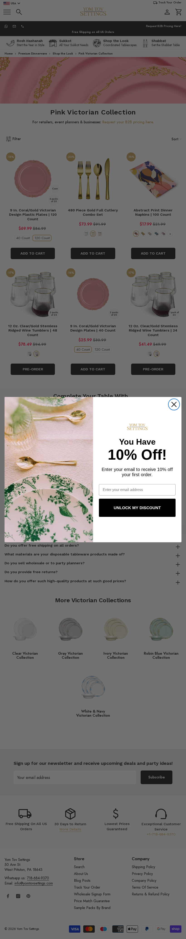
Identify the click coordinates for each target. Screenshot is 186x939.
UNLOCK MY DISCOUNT (137, 507)
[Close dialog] (174, 404)
